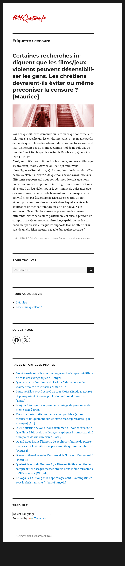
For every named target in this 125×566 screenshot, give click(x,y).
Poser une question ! (29, 307)
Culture (63, 238)
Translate (40, 518)
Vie (35, 238)
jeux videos (74, 238)
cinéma (54, 238)
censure (44, 238)
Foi (31, 238)
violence (85, 238)
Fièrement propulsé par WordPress (33, 536)
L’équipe (21, 302)
